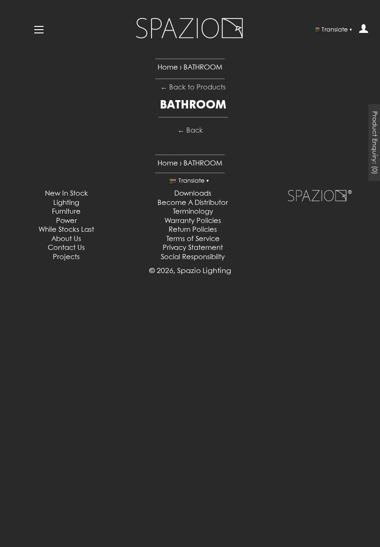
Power (66, 221)
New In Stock (66, 194)
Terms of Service (193, 239)
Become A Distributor (193, 203)
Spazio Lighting (204, 270)
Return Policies (193, 230)
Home (168, 67)
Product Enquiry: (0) (374, 142)
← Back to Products (193, 87)
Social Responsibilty (193, 257)
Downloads (192, 194)
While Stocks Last (66, 230)
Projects (66, 257)
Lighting (66, 203)
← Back (190, 130)
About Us (66, 239)
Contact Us (66, 248)
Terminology (193, 212)
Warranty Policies (193, 221)
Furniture (66, 212)
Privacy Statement (193, 248)
